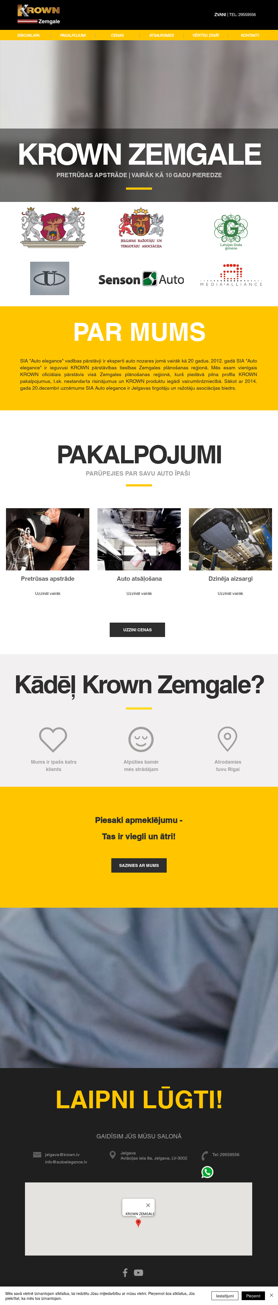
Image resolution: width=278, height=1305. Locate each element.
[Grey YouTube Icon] (138, 1272)
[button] (73, 35)
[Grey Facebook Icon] (125, 1272)
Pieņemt (253, 1295)
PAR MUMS (139, 331)
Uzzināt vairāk (48, 593)
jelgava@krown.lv (62, 1154)
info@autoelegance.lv (66, 1161)
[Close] (271, 1296)
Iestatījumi (225, 1295)
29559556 (247, 14)
